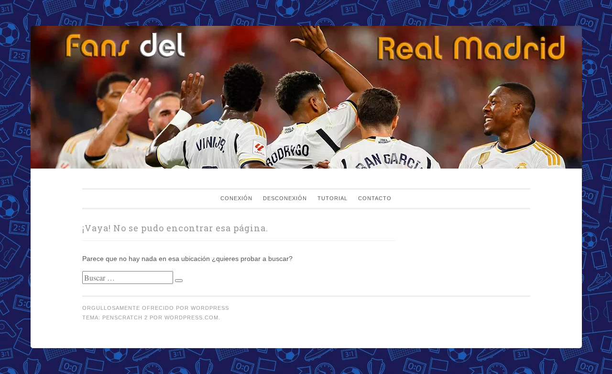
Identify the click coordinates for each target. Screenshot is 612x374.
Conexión (236, 198)
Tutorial (332, 198)
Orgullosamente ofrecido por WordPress (155, 308)
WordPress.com (191, 317)
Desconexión (285, 198)
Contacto (375, 198)
